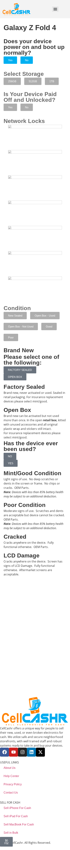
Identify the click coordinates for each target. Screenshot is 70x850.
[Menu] (55, 9)
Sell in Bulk (11, 832)
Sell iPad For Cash (16, 816)
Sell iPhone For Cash (17, 807)
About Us (9, 767)
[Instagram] (22, 752)
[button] (10, 60)
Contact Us (11, 792)
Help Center (11, 776)
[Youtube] (13, 752)
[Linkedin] (31, 752)
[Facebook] (4, 752)
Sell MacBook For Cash (19, 824)
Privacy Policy (13, 784)
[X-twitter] (40, 752)
